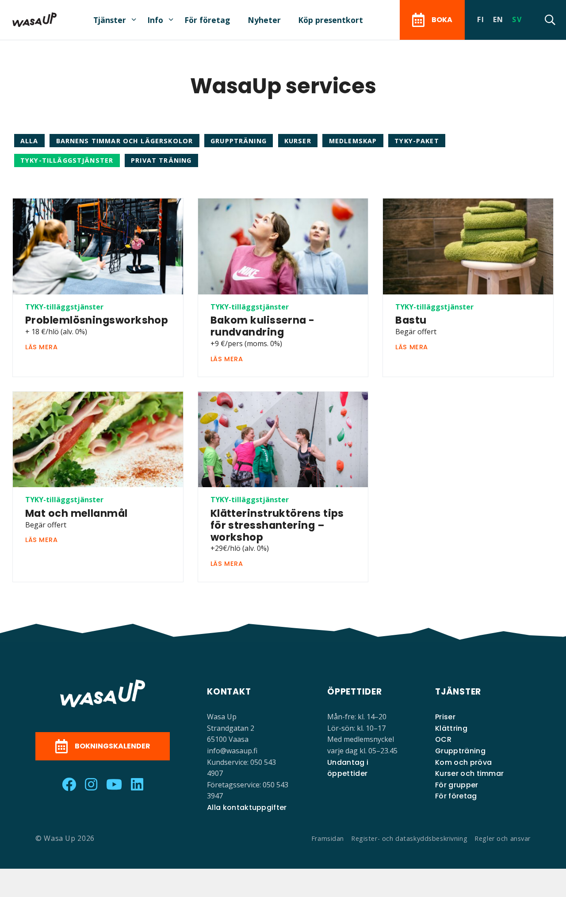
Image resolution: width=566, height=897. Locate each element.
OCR (443, 739)
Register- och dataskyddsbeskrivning (409, 838)
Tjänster (109, 20)
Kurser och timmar (469, 773)
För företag (207, 20)
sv (517, 19)
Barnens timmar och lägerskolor (124, 141)
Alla (29, 141)
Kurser (297, 141)
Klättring (451, 728)
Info (155, 20)
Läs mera (41, 347)
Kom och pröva (463, 762)
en (498, 19)
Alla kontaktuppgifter (247, 807)
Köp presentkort (330, 20)
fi (480, 19)
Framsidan (327, 838)
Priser (445, 717)
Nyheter (264, 20)
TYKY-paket (416, 141)
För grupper (456, 785)
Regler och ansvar (502, 838)
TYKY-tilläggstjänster (66, 160)
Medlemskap (353, 141)
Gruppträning (238, 141)
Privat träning (161, 160)
